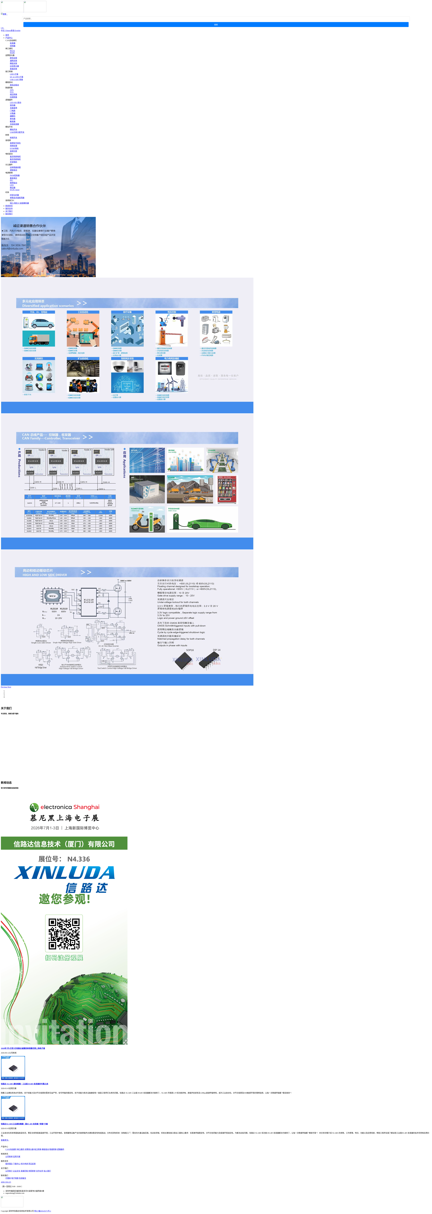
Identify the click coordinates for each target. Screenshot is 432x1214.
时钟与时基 (14, 195)
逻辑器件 (60, 1149)
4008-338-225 (6, 1182)
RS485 (12, 53)
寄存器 (12, 119)
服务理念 (9, 1164)
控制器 (12, 46)
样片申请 (24, 1164)
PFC (11, 180)
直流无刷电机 (15, 159)
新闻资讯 (9, 206)
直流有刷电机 (15, 157)
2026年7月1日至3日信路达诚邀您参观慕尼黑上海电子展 (23, 1048)
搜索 (216, 25)
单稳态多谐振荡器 (17, 198)
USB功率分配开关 (17, 132)
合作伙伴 (39, 1171)
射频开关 (13, 138)
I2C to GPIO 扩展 (16, 77)
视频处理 (13, 146)
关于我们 (9, 211)
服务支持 (9, 208)
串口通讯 (20, 1149)
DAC (12, 92)
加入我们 (47, 1171)
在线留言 (22, 1178)
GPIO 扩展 (14, 74)
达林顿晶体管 (15, 167)
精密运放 (13, 63)
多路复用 (13, 108)
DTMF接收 (14, 148)
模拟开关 (13, 130)
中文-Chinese (6, 31)
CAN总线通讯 (11, 1149)
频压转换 (13, 94)
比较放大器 (14, 66)
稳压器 (12, 188)
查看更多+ (5, 1140)
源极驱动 (13, 170)
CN (2, 28)
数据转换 (53, 1149)
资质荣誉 (32, 1171)
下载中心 (16, 1164)
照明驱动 (13, 183)
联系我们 (9, 214)
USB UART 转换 (16, 80)
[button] (4, 687)
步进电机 (13, 162)
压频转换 (13, 97)
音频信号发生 (15, 143)
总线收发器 (14, 124)
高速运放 (13, 69)
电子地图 (14, 1178)
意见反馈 (32, 1164)
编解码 (12, 116)
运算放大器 (29, 1149)
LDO (12, 185)
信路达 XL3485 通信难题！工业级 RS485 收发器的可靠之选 (24, 1084)
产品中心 (9, 38)
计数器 (12, 113)
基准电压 (13, 178)
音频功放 (13, 151)
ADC (12, 90)
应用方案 (16, 1157)
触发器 (12, 121)
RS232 (12, 51)
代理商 (8, 1178)
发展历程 (24, 1171)
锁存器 (12, 105)
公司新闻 (9, 1157)
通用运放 (13, 61)
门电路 (12, 111)
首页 (7, 35)
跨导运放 (13, 58)
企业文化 (16, 1171)
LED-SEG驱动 (15, 103)
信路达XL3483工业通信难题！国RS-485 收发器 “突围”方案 (24, 1124)
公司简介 (9, 1171)
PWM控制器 (15, 175)
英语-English (15, 31)
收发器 (12, 43)
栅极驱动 (45, 1149)
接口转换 (37, 1149)
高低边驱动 (14, 85)
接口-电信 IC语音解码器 (19, 203)
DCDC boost (14, 190)
